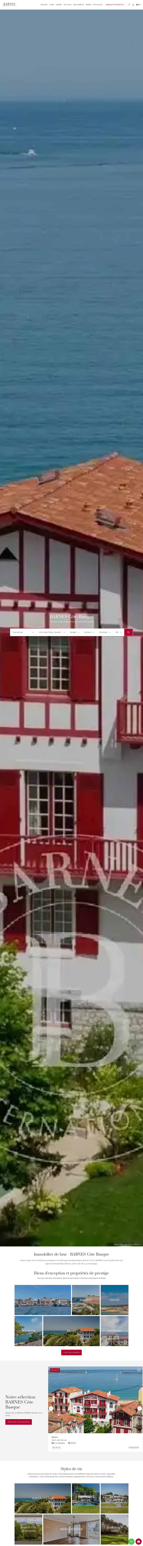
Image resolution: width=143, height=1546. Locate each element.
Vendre (59, 4)
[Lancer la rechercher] (128, 632)
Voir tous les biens (71, 1352)
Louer (51, 4)
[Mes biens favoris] (129, 4)
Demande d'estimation (115, 4)
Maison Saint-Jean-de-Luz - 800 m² (126, 1244)
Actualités (97, 4)
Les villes (68, 4)
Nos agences (78, 4)
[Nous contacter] (139, 1542)
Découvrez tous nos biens (19, 1422)
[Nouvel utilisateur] (133, 4)
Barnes (88, 4)
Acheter (44, 4)
